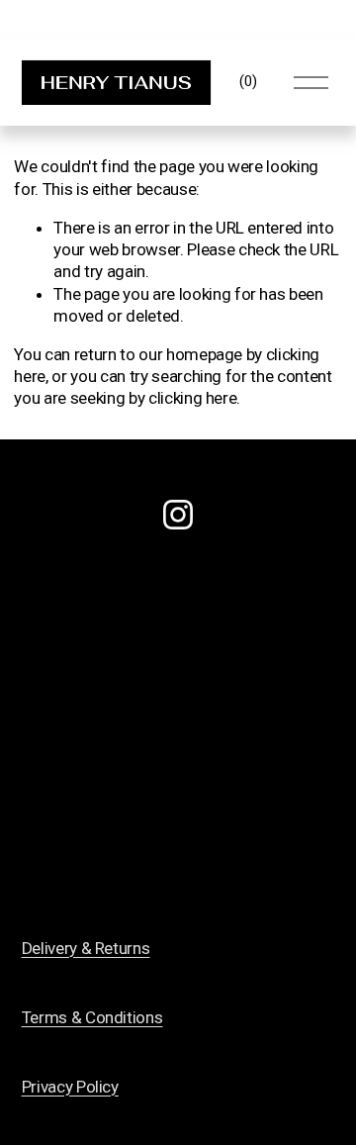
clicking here (192, 398)
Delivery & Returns (86, 948)
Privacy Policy (70, 1087)
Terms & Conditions (92, 1017)
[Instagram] (178, 514)
